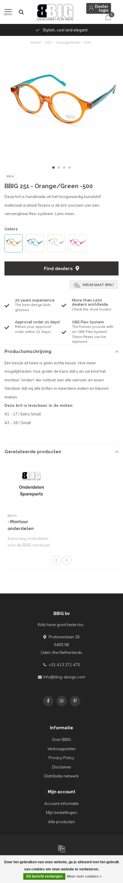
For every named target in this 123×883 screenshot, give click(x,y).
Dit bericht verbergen (44, 876)
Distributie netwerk (61, 776)
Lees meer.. (65, 213)
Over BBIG (61, 739)
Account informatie (61, 803)
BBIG (10, 176)
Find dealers (59, 268)
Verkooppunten (61, 748)
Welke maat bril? (98, 285)
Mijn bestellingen (61, 812)
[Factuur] (61, 848)
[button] (53, 167)
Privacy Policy (61, 757)
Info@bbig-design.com (64, 677)
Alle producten (61, 821)
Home (36, 42)
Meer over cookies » (84, 876)
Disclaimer (61, 767)
